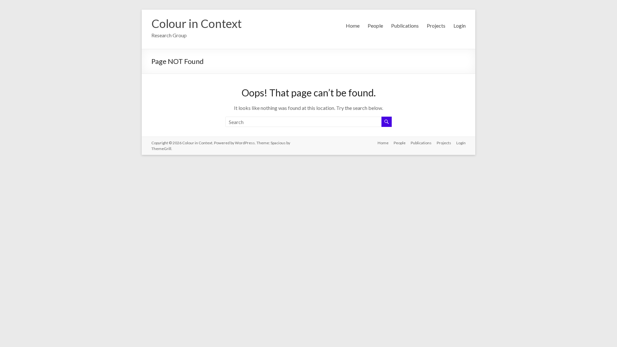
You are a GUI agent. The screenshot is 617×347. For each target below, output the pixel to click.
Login (459, 25)
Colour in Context (196, 23)
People (375, 25)
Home (353, 25)
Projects (436, 25)
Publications (405, 25)
